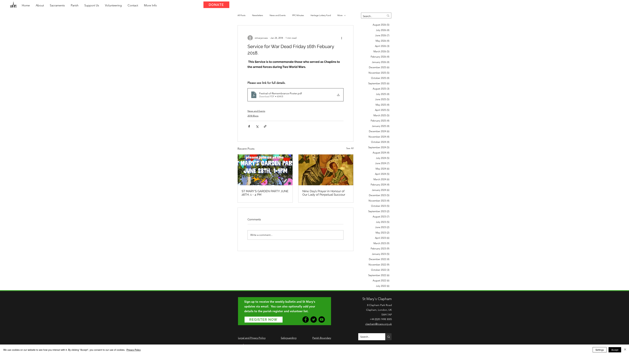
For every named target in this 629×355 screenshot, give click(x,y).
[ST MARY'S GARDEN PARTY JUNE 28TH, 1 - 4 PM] (265, 169)
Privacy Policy (133, 349)
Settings (599, 349)
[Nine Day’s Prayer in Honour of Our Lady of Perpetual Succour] (325, 169)
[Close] (625, 349)
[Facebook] (305, 319)
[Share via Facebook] (249, 126)
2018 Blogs (253, 115)
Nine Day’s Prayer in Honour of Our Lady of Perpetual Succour (323, 192)
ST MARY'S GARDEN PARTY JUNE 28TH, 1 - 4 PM (265, 192)
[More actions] (341, 38)
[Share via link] (265, 126)
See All (349, 148)
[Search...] (388, 336)
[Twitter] (313, 319)
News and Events (278, 15)
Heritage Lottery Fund (321, 15)
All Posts (242, 15)
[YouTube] (321, 319)
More (340, 15)
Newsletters (257, 15)
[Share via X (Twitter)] (257, 126)
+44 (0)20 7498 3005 (381, 319)
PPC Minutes (298, 15)
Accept (614, 349)
